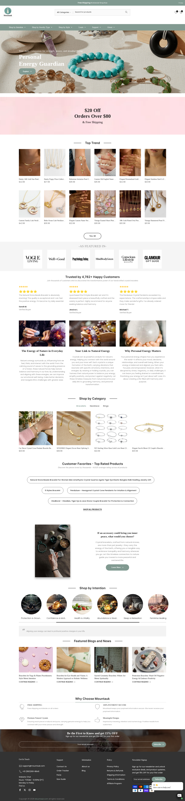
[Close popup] (180, 784)
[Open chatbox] (179, 795)
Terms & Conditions (115, 779)
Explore (26, 71)
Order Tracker (63, 771)
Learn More (116, 567)
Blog (83, 771)
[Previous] (21, 659)
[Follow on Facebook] (20, 789)
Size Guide (61, 779)
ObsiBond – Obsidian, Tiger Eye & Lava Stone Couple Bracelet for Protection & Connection (92, 501)
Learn (81, 27)
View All (92, 236)
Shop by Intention (16, 27)
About (109, 27)
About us (86, 766)
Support (95, 27)
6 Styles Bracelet (52, 490)
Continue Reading (27, 682)
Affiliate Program (114, 783)
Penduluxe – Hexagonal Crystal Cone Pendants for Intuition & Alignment (103, 490)
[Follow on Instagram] (29, 789)
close (4, 3)
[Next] (163, 659)
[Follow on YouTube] (34, 789)
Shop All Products (92, 509)
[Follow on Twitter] (25, 789)
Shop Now (103, 3)
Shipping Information (116, 775)
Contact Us (62, 766)
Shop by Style (64, 27)
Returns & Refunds (115, 771)
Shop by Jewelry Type (41, 27)
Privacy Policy (113, 766)
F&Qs (59, 775)
